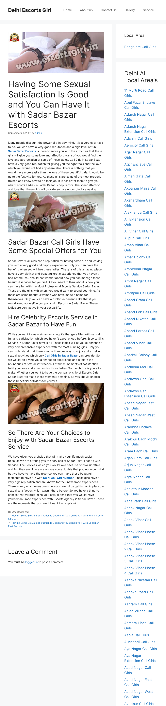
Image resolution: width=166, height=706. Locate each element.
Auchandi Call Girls (139, 642)
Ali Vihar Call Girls (138, 231)
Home (67, 10)
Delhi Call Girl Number (58, 477)
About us (86, 10)
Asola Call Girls (136, 635)
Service (148, 10)
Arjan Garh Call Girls (140, 458)
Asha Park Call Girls (140, 501)
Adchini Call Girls (138, 138)
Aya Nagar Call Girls (140, 649)
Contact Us (109, 10)
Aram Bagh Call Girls (141, 451)
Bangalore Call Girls (140, 47)
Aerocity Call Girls (138, 145)
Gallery (130, 10)
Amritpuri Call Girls (139, 293)
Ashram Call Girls (138, 604)
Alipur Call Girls (136, 238)
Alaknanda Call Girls (140, 212)
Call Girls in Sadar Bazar (61, 355)
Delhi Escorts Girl (29, 10)
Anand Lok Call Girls (140, 312)
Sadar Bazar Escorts (22, 151)
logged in (31, 562)
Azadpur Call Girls (139, 704)
